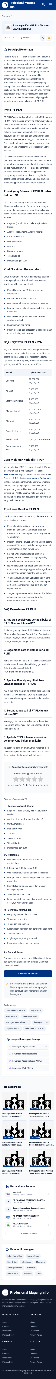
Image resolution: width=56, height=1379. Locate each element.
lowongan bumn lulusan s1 (17, 1022)
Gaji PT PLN (36, 1010)
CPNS (39, 1274)
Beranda (6, 16)
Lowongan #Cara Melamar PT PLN (28, 1060)
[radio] (16, 779)
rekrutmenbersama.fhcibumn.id (36, 478)
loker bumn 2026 (30, 1016)
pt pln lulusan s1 (13, 1028)
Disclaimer (6, 1331)
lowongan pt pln (40, 1022)
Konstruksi (31, 1268)
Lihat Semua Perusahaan (28, 1233)
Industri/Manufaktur (14, 1256)
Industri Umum (13, 1274)
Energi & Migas (33, 1256)
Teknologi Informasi (14, 1268)
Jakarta (16, 38)
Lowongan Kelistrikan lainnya (28, 1053)
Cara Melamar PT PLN (15, 1010)
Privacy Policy (8, 1335)
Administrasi (26, 1262)
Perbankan (28, 1274)
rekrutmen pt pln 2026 (34, 1028)
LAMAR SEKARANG (28, 973)
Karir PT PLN (11, 1016)
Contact (5, 1326)
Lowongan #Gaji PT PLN (28, 1068)
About (4, 1322)
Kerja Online (12, 1262)
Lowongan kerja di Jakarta (28, 1046)
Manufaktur (40, 1262)
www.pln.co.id (10, 474)
